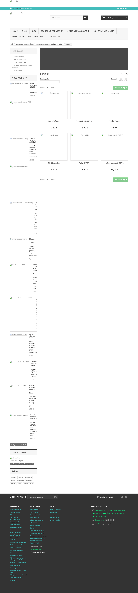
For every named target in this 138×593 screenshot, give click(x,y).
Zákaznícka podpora (36, 520)
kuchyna (13, 477)
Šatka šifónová (53, 121)
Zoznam (126, 80)
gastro (13, 480)
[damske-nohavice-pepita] (18, 386)
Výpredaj (12, 580)
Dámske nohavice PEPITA (32, 387)
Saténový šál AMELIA (84, 121)
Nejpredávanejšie (35, 515)
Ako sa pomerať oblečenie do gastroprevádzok (36, 36)
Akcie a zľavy (34, 509)
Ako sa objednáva (18, 56)
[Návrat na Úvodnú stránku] (12, 44)
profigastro (20, 480)
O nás (24, 31)
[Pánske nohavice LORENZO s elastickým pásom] (22, 167)
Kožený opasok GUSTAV (114, 163)
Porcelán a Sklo (15, 512)
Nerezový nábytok (15, 509)
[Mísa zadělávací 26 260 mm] (19, 84)
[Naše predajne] (23, 458)
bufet (31, 483)
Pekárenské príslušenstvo (18, 545)
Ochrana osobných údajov (38, 536)
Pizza (11, 553)
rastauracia (29, 480)
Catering (12, 539)
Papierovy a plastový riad (18, 562)
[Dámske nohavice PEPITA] (19, 362)
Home (15, 31)
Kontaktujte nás (122, 8)
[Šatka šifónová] (53, 105)
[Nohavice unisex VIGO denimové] (20, 265)
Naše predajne (17, 70)
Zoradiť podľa (44, 79)
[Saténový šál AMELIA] (84, 105)
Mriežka (121, 80)
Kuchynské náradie (16, 527)
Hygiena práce (14, 568)
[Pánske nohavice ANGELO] (19, 139)
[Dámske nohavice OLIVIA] (18, 239)
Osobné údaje (54, 517)
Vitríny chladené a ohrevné (18, 575)
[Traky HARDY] (84, 147)
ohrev (19, 483)
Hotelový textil (14, 522)
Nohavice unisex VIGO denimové (36, 267)
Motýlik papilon (54, 163)
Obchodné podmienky (52, 31)
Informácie (17, 51)
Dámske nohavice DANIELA (33, 416)
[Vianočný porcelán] (69, 3)
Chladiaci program (16, 577)
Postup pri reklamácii (19, 62)
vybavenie (28, 477)
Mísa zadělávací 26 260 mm (33, 86)
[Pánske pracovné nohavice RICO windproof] (22, 103)
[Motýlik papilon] (53, 147)
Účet (52, 506)
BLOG (34, 31)
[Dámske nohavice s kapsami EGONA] (22, 298)
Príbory (12, 515)
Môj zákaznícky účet (103, 31)
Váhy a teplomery (15, 532)
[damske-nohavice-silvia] (18, 335)
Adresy (52, 515)
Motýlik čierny (114, 121)
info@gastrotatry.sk (105, 524)
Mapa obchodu (34, 543)
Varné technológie (15, 565)
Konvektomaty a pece (16, 550)
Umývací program (15, 547)
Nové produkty (19, 78)
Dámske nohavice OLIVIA (32, 241)
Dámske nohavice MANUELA (34, 363)
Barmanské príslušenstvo (18, 542)
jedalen (20, 477)
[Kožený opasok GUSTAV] (114, 147)
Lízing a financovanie (78, 31)
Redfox (26, 483)
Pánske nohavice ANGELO (32, 140)
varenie (13, 483)
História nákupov (55, 509)
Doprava (32, 528)
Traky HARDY (84, 163)
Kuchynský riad (15, 524)
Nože (11, 530)
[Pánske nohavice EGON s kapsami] (21, 203)
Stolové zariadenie (16, 555)
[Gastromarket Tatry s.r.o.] (28, 19)
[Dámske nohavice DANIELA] (19, 415)
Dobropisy (53, 512)
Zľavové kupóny (55, 520)
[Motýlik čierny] (114, 105)
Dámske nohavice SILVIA (32, 336)
